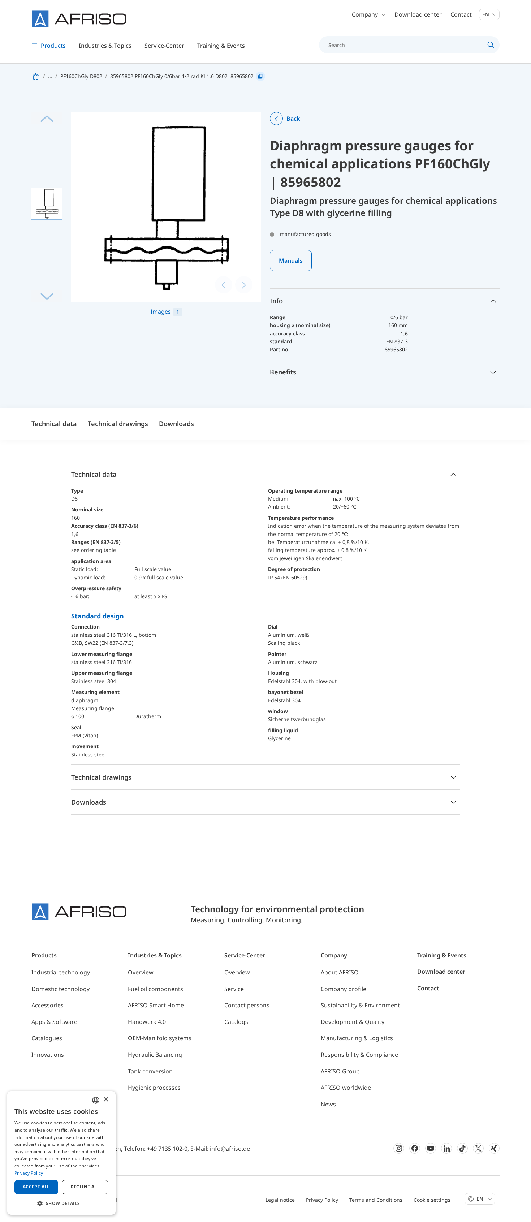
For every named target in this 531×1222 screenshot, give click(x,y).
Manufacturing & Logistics (357, 1038)
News (328, 1104)
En (486, 14)
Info (276, 300)
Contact (461, 14)
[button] (61, 1203)
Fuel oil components (155, 989)
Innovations (47, 1055)
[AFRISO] (79, 19)
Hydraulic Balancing (155, 1055)
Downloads (176, 423)
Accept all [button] (36, 1187)
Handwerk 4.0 (147, 1022)
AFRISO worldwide (346, 1088)
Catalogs (236, 1022)
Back (293, 119)
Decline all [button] (85, 1187)
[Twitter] (478, 1148)
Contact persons (246, 1005)
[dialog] (61, 1153)
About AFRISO (340, 972)
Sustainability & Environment (360, 1005)
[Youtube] (430, 1148)
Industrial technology (60, 972)
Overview (141, 972)
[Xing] (494, 1148)
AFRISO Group (340, 1071)
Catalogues (46, 1038)
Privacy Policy (322, 1199)
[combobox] (95, 1100)
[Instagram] (398, 1148)
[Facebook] (414, 1148)
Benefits (283, 372)
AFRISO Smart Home (156, 1005)
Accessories (47, 1005)
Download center (418, 14)
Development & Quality (352, 1022)
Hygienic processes (154, 1088)
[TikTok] (462, 1148)
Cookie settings (432, 1199)
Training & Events (441, 955)
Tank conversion (150, 1071)
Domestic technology (60, 989)
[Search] (491, 44)
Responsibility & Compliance (359, 1055)
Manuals (291, 261)
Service (234, 989)
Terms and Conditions (375, 1199)
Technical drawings (118, 423)
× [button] (105, 1099)
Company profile (343, 989)
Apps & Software (54, 1022)
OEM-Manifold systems (159, 1038)
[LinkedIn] (446, 1148)
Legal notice (280, 1199)
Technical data (54, 423)
